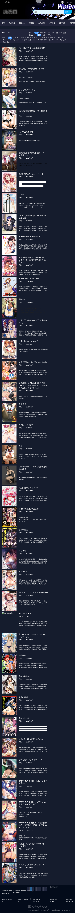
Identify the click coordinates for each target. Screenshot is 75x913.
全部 (36, 33)
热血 (14, 38)
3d (10, 40)
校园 (31, 38)
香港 (45, 33)
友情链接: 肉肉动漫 (7, 899)
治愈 (29, 40)
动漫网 (10, 11)
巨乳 (49, 40)
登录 (66, 2)
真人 (55, 38)
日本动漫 (52, 23)
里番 (57, 40)
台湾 (49, 33)
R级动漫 (12, 23)
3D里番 (31, 23)
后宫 (18, 40)
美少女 (27, 38)
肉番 (4, 40)
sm (8, 40)
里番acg (22, 23)
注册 (70, 2)
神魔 (43, 38)
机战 (47, 38)
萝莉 (25, 40)
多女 (8, 42)
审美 (33, 40)
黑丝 (45, 40)
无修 (37, 40)
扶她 (53, 40)
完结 (49, 35)
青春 (59, 38)
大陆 (41, 33)
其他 (64, 33)
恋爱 (22, 38)
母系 (60, 40)
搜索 (66, 12)
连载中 (45, 35)
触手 (14, 40)
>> (45, 889)
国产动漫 (62, 23)
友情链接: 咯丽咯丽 (22, 899)
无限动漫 (41, 23)
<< (28, 889)
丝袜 (41, 40)
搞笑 (35, 38)
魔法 (63, 38)
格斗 (18, 38)
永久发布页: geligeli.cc (36, 899)
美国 (53, 33)
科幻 (51, 38)
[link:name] (5, 893)
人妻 (64, 40)
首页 (3, 23)
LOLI (39, 38)
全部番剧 (7, 2)
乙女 (21, 40)
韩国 (60, 33)
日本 (56, 33)
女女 (4, 42)
